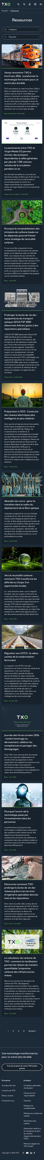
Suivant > (32, 1031)
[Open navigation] (40, 4)
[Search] (18, 4)
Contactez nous (8, 1101)
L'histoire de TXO (8, 1090)
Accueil (5, 11)
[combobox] (18, 4)
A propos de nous (9, 1085)
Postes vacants (7, 1096)
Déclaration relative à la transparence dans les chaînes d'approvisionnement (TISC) (32, 1133)
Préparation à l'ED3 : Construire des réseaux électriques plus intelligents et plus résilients (21, 415)
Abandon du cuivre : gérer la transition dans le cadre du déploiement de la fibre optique (21, 504)
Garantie (27, 1101)
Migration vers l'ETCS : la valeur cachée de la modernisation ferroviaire (21, 657)
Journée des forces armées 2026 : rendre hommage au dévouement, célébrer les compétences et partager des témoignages (21, 742)
